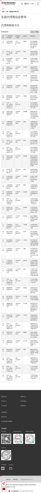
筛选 (32, 32)
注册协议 (8, 479)
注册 (32, 3)
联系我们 (23, 406)
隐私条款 (15, 479)
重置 (37, 32)
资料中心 (23, 396)
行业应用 (4, 406)
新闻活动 (4, 396)
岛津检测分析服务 (6, 421)
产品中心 (4, 401)
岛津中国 (4, 417)
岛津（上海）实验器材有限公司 (10, 11)
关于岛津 (23, 401)
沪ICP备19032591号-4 (27, 479)
